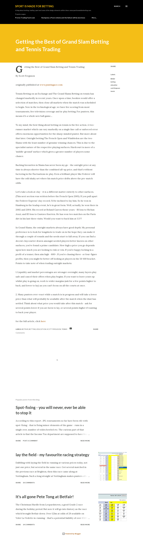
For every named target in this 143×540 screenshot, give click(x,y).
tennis (113, 91)
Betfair (113, 79)
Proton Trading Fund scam (25, 18)
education (114, 85)
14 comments (29, 524)
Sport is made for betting (34, 6)
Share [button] (113, 66)
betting (113, 82)
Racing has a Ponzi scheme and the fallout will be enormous (63, 18)
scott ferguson (115, 88)
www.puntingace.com (51, 84)
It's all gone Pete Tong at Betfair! (45, 496)
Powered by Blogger (73, 534)
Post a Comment (30, 441)
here (43, 321)
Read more (85, 441)
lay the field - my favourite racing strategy (52, 454)
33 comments (29, 483)
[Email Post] (70, 329)
